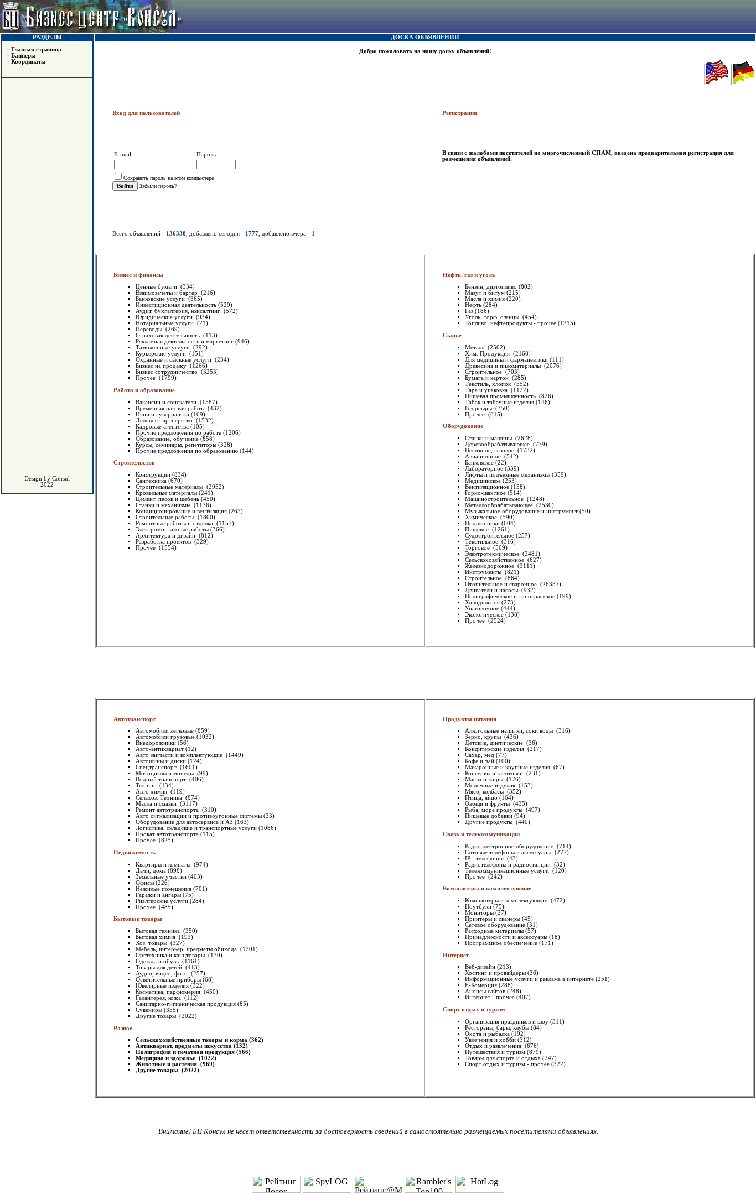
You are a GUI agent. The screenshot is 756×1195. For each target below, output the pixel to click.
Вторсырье (479, 408)
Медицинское (483, 481)
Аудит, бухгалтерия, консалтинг (179, 311)
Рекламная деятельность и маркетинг (185, 341)
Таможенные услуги (163, 348)
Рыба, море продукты (494, 810)
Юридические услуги (165, 317)
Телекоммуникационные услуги (508, 871)
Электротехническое (493, 554)
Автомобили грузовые (165, 737)
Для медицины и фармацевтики (506, 360)
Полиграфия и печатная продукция (185, 1052)
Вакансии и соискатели (167, 402)
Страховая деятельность (168, 335)
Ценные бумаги (157, 287)
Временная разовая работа (171, 408)
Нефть (473, 305)
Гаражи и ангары (158, 895)
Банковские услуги (161, 299)
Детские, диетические (495, 743)
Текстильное (482, 542)
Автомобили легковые (165, 731)
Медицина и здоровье (166, 1058)
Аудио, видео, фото (162, 973)
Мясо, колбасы (485, 792)
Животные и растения (167, 1064)
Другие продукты (489, 822)
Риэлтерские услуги (162, 901)
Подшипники (482, 523)
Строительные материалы (170, 487)
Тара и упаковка (487, 390)
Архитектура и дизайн (166, 536)
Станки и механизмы (164, 505)
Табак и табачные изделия (499, 402)
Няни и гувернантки (162, 414)
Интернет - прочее (490, 997)
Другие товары (157, 1016)
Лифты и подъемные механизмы (507, 475)
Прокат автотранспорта (167, 834)
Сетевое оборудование (495, 925)
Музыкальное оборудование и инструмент (521, 511)
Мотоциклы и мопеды (165, 773)
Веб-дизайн (480, 967)
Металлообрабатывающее (500, 505)
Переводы (150, 329)
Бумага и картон (487, 378)
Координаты (28, 62)
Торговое (478, 548)
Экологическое (484, 615)
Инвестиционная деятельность (176, 305)
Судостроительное (489, 536)
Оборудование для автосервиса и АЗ (184, 822)
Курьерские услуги (162, 354)
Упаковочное (482, 609)
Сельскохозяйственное (495, 560)
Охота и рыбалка (487, 1034)
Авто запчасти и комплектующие (180, 755)
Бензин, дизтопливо (491, 287)
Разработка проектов (164, 542)
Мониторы (479, 913)
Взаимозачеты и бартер (167, 293)
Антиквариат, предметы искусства (184, 1046)
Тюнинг (147, 785)
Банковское (479, 463)
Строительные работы (166, 517)
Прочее (146, 378)
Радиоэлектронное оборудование (510, 846)
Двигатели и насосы (492, 590)
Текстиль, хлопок (488, 384)
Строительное (484, 372)
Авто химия (152, 792)
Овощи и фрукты (488, 804)
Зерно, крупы (484, 737)
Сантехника (151, 481)
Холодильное (482, 602)
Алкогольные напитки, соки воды (510, 731)
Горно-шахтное (485, 493)
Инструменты (484, 572)
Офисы (145, 883)
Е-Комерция (481, 985)
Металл (475, 348)
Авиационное (484, 456)
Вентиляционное (487, 487)
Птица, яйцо (481, 798)
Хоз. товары (152, 943)
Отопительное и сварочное (501, 584)
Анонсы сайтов (485, 991)
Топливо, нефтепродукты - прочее (510, 323)
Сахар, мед (479, 755)
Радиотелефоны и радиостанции (508, 865)
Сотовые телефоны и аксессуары (509, 852)
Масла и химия (485, 299)
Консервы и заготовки (495, 773)
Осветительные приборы (168, 980)
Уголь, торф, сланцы (493, 317)
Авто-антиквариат (160, 749)
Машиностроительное (495, 499)
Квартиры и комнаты (164, 865)
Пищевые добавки (488, 816)
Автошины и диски (161, 761)
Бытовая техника (159, 931)
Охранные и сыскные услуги (174, 360)
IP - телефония (485, 858)
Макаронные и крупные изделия (508, 767)
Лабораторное (484, 469)
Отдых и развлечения (494, 1046)
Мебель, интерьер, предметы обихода (187, 949)
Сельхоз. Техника (160, 798)
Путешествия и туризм (495, 1052)
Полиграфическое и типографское (510, 596)
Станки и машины (489, 438)
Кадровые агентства (162, 427)
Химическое (482, 517)
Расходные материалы (494, 931)
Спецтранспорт (157, 767)
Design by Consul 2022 (47, 482)
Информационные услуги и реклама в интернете (529, 979)
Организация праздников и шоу (506, 1022)
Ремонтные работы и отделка (175, 523)
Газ (469, 311)
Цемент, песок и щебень (167, 499)
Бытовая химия (156, 937)
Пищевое (477, 529)
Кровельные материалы (166, 493)
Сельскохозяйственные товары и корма (191, 1040)
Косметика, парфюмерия (169, 992)
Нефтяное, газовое (490, 450)
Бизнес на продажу (162, 366)
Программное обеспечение (501, 943)
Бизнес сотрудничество (167, 372)
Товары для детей (160, 967)
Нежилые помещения (163, 889)
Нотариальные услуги (165, 323)
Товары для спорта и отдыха (503, 1058)
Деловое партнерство (165, 421)
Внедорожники (156, 743)
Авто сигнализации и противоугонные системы (199, 816)
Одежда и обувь (158, 961)
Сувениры (149, 1010)
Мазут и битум (485, 293)
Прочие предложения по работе (178, 433)
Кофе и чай (479, 761)
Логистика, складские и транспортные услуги (196, 828)
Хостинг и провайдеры (495, 973)
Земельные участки (161, 877)
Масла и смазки (157, 804)
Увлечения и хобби (490, 1040)
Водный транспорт (162, 779)
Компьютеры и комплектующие (507, 900)
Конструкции (153, 475)
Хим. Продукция (488, 354)
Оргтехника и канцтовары (171, 955)
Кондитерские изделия (495, 749)
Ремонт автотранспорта (168, 810)
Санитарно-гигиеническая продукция (186, 1004)
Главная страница (36, 49)
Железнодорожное (490, 566)
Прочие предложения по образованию (187, 451)
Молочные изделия (491, 785)
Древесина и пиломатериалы (503, 366)
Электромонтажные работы (172, 529)
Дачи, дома (151, 871)
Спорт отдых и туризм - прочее (507, 1064)
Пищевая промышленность (501, 396)
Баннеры (23, 56)
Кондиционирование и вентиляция (181, 511)
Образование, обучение (167, 439)
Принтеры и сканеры (492, 919)
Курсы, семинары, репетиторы (176, 445)
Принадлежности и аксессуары (506, 937)
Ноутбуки (478, 907)
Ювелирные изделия (162, 986)
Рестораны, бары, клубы (497, 1028)
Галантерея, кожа (159, 998)
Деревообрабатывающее (498, 444)
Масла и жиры (485, 779)
